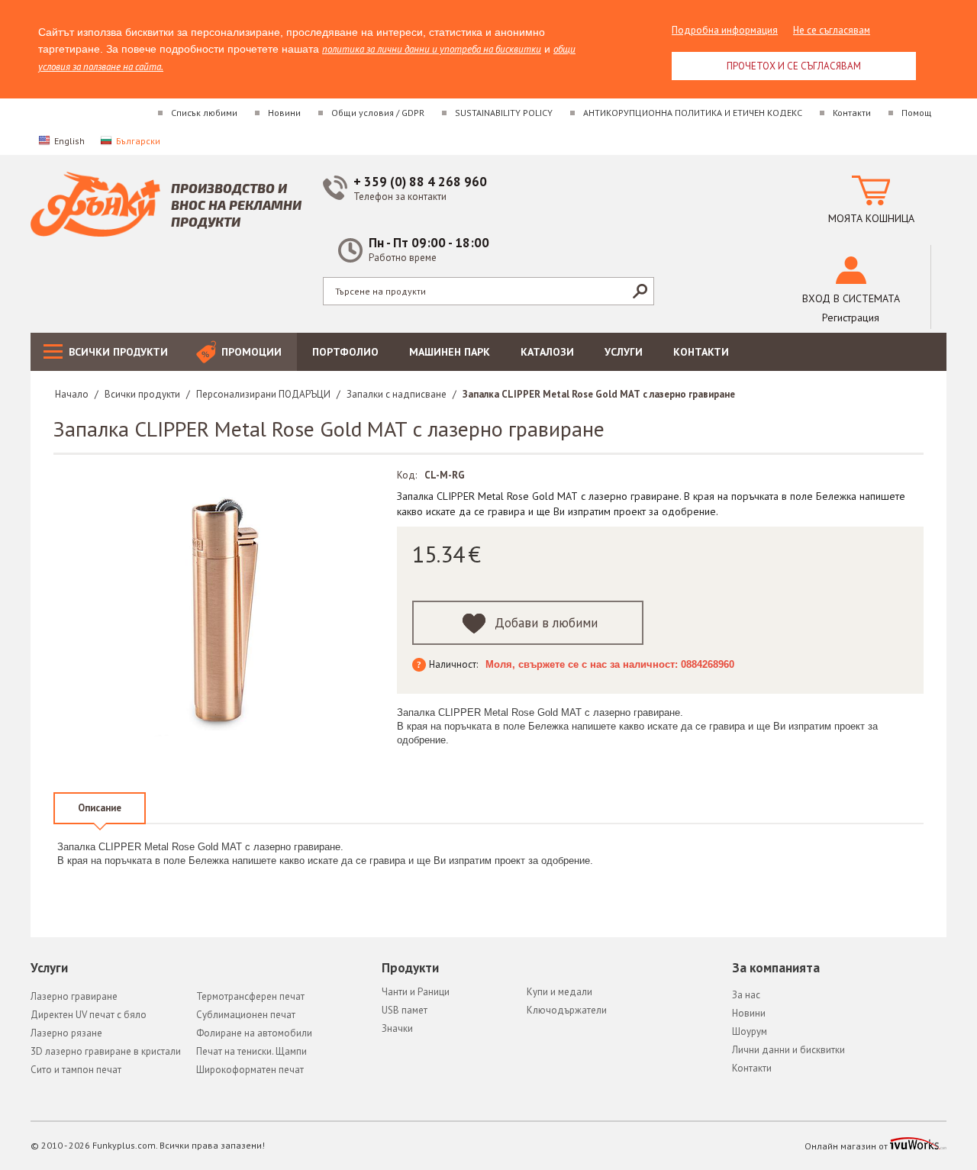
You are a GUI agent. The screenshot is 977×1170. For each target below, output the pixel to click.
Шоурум (749, 1031)
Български (138, 141)
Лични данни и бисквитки (788, 1049)
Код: (407, 475)
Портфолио (345, 352)
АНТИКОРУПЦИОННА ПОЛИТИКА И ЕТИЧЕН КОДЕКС (692, 112)
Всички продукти (118, 352)
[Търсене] (639, 291)
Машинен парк (449, 352)
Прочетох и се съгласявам (794, 66)
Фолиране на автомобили (254, 1033)
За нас (746, 994)
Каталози (547, 352)
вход (851, 298)
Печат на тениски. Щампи (251, 1051)
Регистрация (850, 317)
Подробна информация (725, 30)
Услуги (624, 352)
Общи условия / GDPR (377, 112)
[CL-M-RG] (225, 612)
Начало (72, 394)
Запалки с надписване (397, 394)
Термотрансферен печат (250, 996)
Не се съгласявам (831, 30)
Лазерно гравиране (74, 996)
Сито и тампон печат (76, 1069)
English (69, 141)
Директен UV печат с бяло (89, 1014)
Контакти (852, 112)
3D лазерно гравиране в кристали (106, 1051)
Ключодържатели (567, 1010)
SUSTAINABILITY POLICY (504, 112)
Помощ (916, 112)
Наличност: (453, 664)
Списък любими (204, 112)
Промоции (251, 352)
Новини (284, 112)
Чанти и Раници (416, 991)
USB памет (404, 1010)
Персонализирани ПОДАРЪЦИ (263, 394)
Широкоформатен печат (250, 1069)
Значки (397, 1028)
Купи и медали (559, 991)
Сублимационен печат (245, 1014)
